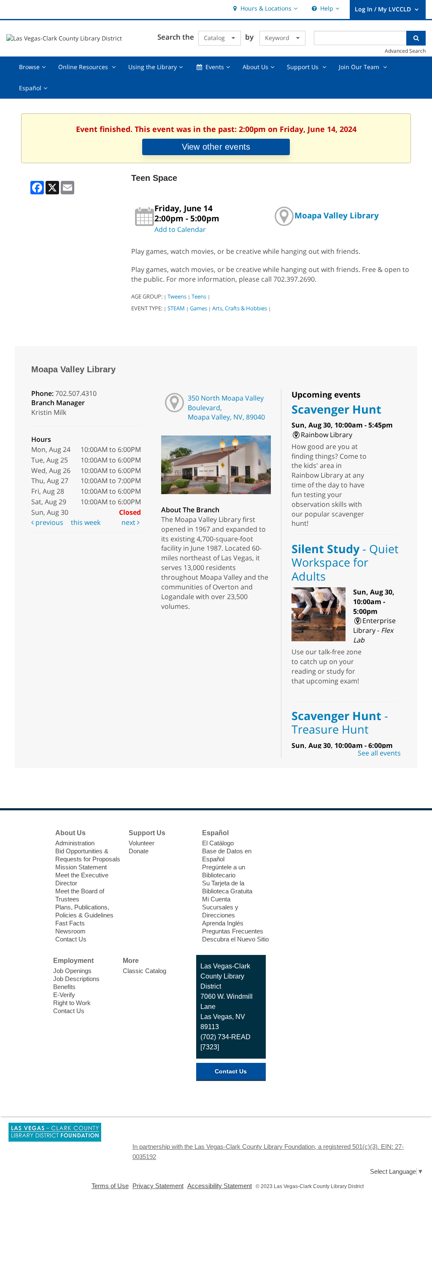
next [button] (129, 522)
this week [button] (85, 522)
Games (198, 308)
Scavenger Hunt (336, 409)
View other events (216, 146)
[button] (264, 8)
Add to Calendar (180, 229)
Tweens (176, 296)
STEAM (176, 308)
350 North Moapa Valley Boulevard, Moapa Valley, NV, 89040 (226, 407)
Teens (199, 296)
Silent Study (345, 562)
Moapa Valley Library (336, 215)
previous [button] (48, 522)
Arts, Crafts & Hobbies (239, 308)
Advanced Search (405, 50)
